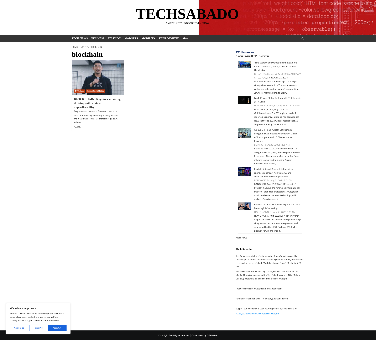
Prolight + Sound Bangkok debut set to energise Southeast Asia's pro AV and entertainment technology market (273, 173)
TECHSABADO (187, 14)
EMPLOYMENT (169, 38)
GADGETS (131, 38)
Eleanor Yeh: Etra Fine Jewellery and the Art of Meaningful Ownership (277, 206)
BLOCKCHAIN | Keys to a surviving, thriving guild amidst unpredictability (97, 103)
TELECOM (114, 38)
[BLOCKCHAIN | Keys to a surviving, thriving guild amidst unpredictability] (98, 77)
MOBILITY (148, 38)
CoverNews (197, 335)
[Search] (302, 38)
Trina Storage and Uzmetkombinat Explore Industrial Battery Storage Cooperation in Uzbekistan (275, 66)
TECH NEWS (80, 38)
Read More (78, 127)
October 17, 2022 (106, 111)
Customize (19, 327)
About (185, 38)
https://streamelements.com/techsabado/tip (257, 313)
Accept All (57, 327)
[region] (38, 318)
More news (241, 237)
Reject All (38, 327)
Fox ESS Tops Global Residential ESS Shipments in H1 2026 (277, 100)
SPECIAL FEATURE (95, 91)
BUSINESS (97, 38)
